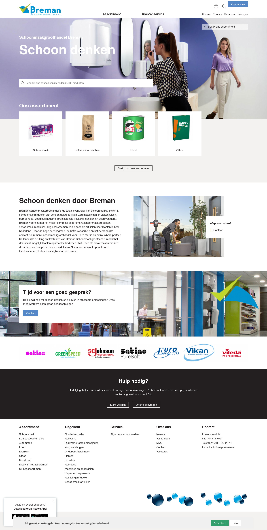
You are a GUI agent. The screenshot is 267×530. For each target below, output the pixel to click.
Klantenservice (153, 14)
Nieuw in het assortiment (33, 464)
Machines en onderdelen (79, 468)
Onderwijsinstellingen (77, 451)
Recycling (70, 438)
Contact (217, 14)
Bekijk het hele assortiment (133, 168)
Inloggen (243, 14)
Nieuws (206, 14)
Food (22, 447)
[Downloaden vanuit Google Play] (39, 516)
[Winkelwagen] (216, 6)
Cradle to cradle (74, 434)
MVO (159, 442)
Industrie (70, 460)
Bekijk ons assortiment (221, 26)
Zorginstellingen (74, 447)
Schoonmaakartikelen (77, 481)
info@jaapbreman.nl (222, 447)
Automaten (25, 442)
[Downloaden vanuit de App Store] (21, 516)
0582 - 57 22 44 (223, 442)
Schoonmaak (27, 434)
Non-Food (25, 460)
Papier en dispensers (77, 473)
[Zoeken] (224, 6)
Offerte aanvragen (146, 404)
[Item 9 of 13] (133, 353)
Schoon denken (67, 49)
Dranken (24, 451)
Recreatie (70, 464)
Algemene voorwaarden (125, 434)
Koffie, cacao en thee (31, 438)
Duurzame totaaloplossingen (81, 442)
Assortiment (112, 14)
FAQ (148, 394)
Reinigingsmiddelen (76, 477)
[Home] (40, 9)
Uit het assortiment (30, 468)
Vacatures (230, 14)
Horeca (69, 455)
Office (22, 455)
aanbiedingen (123, 394)
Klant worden (238, 4)
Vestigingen (163, 438)
